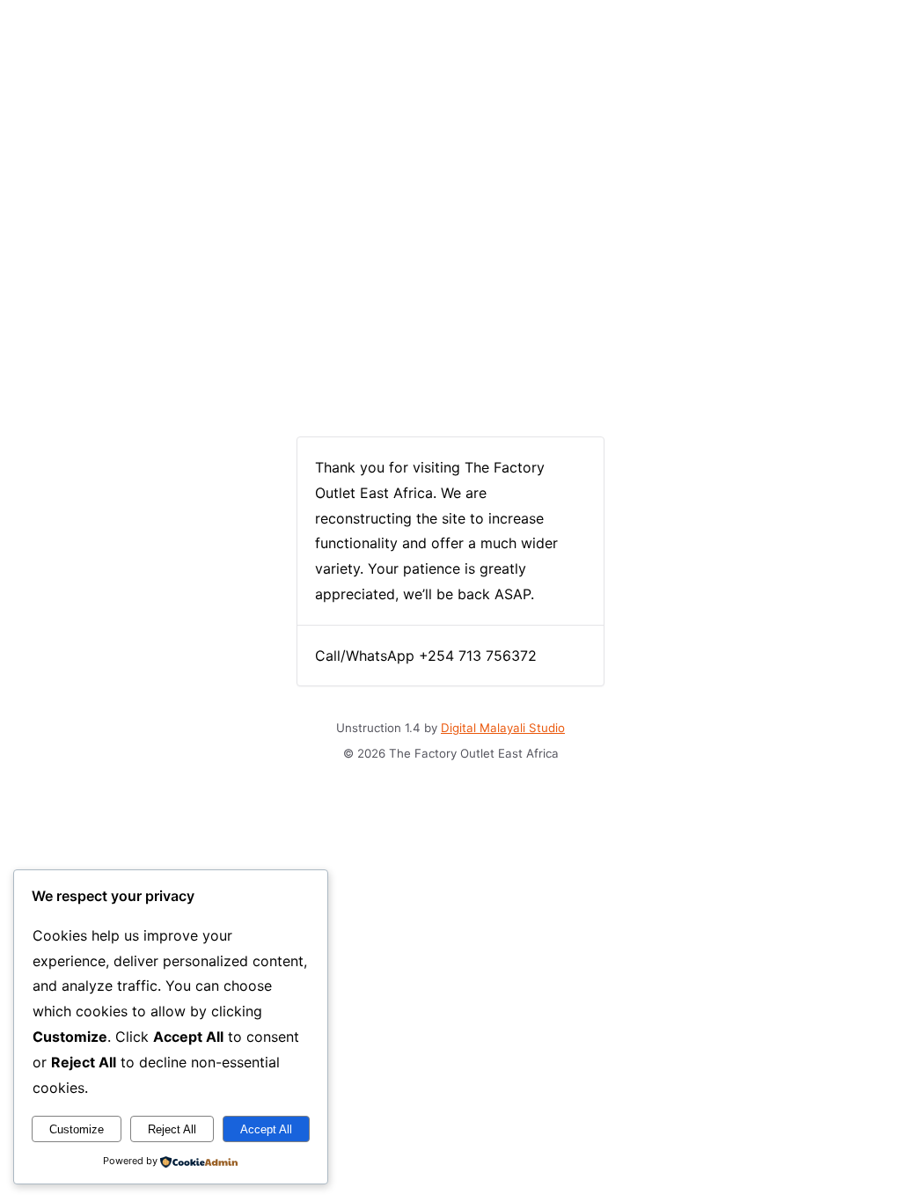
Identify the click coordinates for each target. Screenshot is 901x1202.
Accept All (266, 1129)
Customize (76, 1129)
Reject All (172, 1129)
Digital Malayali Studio (503, 728)
